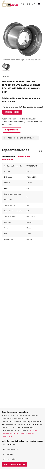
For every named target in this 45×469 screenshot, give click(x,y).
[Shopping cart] (33, 3)
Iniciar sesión (12, 112)
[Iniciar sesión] (28, 4)
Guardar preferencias (14, 464)
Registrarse (11, 130)
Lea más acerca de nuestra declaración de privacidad (19, 433)
